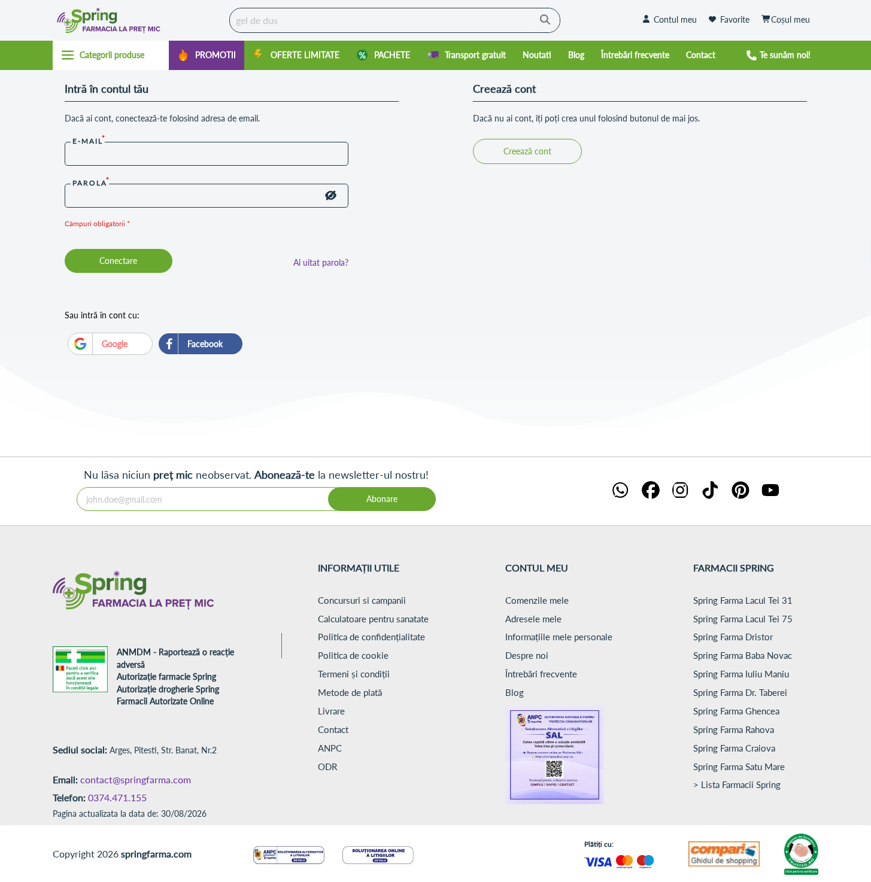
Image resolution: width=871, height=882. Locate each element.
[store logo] (138, 20)
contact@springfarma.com (135, 779)
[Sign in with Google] (110, 344)
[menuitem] (206, 55)
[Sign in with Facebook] (200, 343)
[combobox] (395, 20)
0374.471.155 (117, 797)
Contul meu (675, 19)
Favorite (734, 19)
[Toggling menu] (111, 55)
